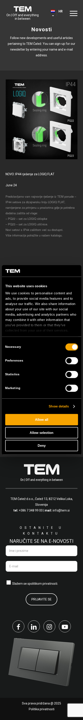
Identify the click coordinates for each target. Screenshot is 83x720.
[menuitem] (47, 13)
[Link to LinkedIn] (34, 626)
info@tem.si (61, 510)
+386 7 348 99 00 (31, 510)
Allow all (41, 420)
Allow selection (41, 433)
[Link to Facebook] (18, 626)
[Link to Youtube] (65, 626)
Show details (59, 406)
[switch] (71, 360)
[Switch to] (47, 13)
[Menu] (72, 13)
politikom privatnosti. (43, 583)
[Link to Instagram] (49, 626)
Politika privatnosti (41, 709)
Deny (42, 446)
